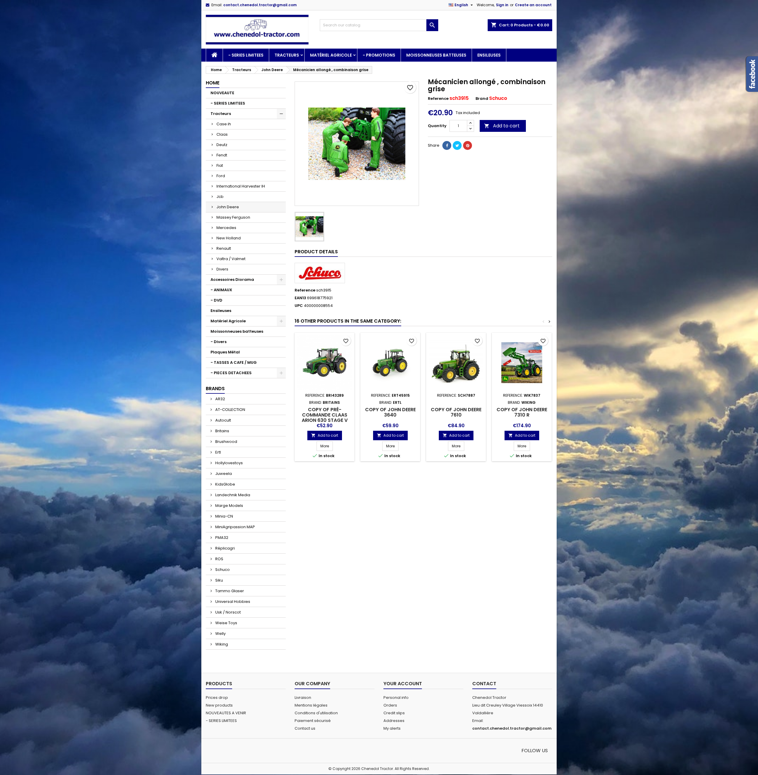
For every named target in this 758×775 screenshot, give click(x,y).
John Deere (227, 207)
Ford (220, 176)
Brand (482, 98)
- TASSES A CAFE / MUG (234, 362)
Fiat (219, 165)
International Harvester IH (240, 186)
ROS (218, 559)
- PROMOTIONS (379, 55)
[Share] (446, 145)
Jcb (220, 196)
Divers (222, 269)
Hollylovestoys (228, 463)
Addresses (393, 720)
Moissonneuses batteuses (436, 55)
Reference (438, 98)
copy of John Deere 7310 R (522, 412)
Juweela (223, 473)
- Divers (219, 342)
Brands (215, 388)
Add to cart (502, 125)
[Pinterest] (467, 145)
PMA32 (221, 537)
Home (212, 82)
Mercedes (226, 227)
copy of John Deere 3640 (390, 412)
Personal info (396, 697)
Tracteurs (286, 55)
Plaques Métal (225, 352)
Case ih (223, 124)
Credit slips (394, 713)
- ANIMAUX (221, 290)
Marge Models (228, 505)
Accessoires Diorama (232, 279)
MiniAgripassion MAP (234, 527)
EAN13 (300, 298)
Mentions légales (311, 705)
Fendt (221, 155)
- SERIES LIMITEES (246, 55)
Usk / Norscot (227, 612)
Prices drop (217, 697)
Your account (402, 683)
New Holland (228, 238)
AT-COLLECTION (229, 409)
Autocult (222, 420)
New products (219, 705)
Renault (223, 248)
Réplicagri (224, 548)
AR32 (219, 399)
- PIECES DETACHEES (231, 373)
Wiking (221, 644)
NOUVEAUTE (222, 93)
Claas (222, 134)
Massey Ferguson (233, 217)
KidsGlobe (224, 484)
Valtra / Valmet (230, 259)
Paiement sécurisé (313, 720)
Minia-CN (223, 516)
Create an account (533, 4)
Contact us (305, 728)
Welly (220, 633)
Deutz (221, 145)
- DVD (216, 300)
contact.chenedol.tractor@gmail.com (260, 4)
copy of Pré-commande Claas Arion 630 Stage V (325, 415)
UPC (299, 305)
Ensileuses (489, 55)
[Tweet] (457, 145)
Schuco (222, 569)
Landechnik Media (232, 495)
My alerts (392, 728)
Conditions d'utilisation (316, 713)
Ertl (217, 452)
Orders (390, 705)
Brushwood (225, 441)
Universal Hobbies (232, 601)
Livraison (303, 697)
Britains (221, 431)
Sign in (502, 4)
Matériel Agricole (331, 55)
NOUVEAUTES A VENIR (226, 713)
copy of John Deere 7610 (456, 412)
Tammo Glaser (229, 591)
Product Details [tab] (316, 251)
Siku (218, 580)
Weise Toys (225, 623)
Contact (484, 683)
